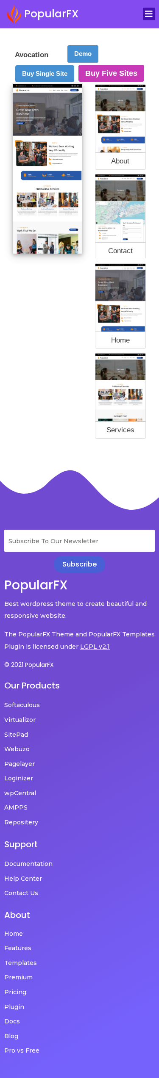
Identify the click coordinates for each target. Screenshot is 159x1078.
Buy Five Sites (111, 73)
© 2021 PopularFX (29, 665)
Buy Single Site (44, 73)
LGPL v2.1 (95, 646)
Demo (83, 53)
